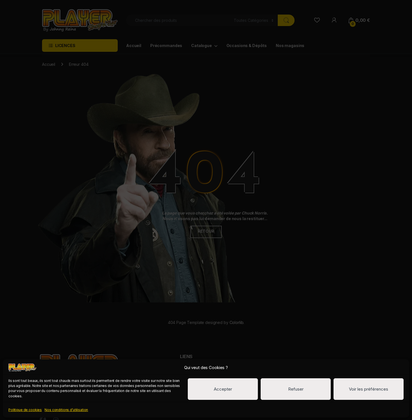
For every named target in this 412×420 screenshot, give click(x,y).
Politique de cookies (25, 410)
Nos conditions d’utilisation (66, 410)
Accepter (223, 389)
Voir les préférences (368, 389)
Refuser (296, 389)
